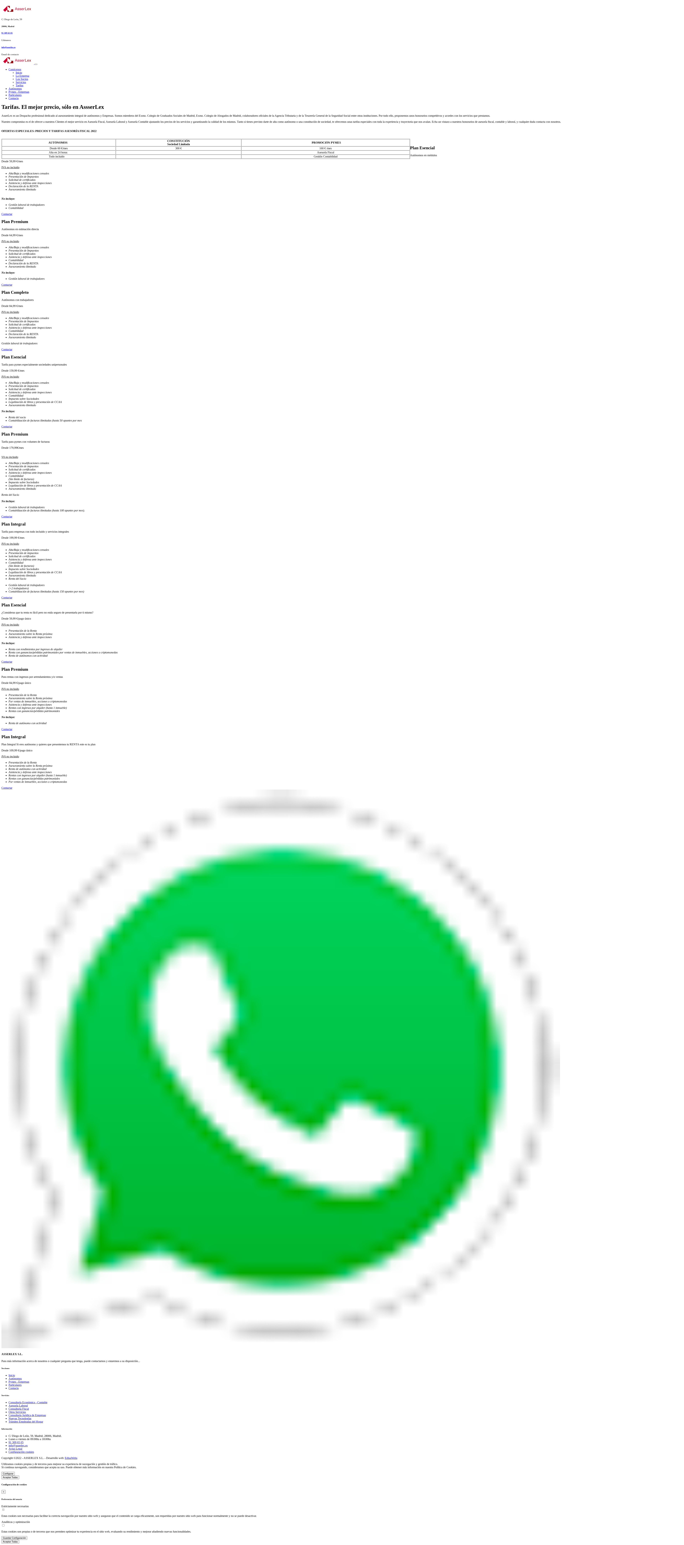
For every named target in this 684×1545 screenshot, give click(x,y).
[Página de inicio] (342, 8)
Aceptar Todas (10, 1477)
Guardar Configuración (14, 1538)
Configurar (8, 1473)
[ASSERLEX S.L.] (18, 63)
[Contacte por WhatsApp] (280, 1347)
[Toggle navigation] (36, 64)
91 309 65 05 (7, 33)
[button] (15, 69)
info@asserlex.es (8, 47)
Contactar (6, 214)
